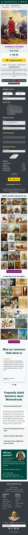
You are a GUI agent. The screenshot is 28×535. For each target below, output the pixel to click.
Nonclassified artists (15, 5)
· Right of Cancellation (6, 505)
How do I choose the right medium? (13, 436)
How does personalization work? (13, 406)
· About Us (4, 508)
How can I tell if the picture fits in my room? (14, 430)
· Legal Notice (5, 499)
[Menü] (1, 2)
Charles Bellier (6, 7)
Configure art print (15, 60)
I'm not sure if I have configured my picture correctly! (13, 442)
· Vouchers (17, 505)
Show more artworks (14, 341)
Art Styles (7, 5)
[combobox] (14, 98)
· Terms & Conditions (6, 501)
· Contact (4, 497)
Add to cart (15, 179)
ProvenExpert (11, 378)
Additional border (6, 96)
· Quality (16, 501)
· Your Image (17, 497)
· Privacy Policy (5, 503)
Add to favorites (21, 80)
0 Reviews (17, 83)
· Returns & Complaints (7, 506)
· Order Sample (18, 506)
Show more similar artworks (14, 271)
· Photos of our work (19, 503)
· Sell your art (17, 499)
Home (2, 5)
